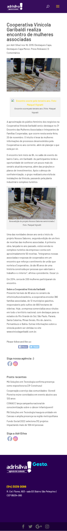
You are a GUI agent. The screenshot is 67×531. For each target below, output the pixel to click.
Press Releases (38, 49)
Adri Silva (15, 45)
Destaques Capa (43, 45)
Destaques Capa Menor (18, 49)
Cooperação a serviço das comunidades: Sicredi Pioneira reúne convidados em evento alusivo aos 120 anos (32, 394)
